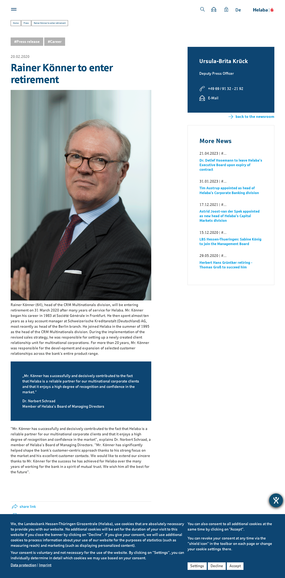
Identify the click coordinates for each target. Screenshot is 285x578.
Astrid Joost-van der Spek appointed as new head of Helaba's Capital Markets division (229, 216)
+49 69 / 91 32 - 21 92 (225, 89)
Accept (235, 566)
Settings (197, 566)
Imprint (45, 565)
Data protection (23, 565)
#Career (55, 42)
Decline (217, 566)
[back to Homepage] (263, 10)
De (238, 9)
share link (28, 507)
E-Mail (213, 98)
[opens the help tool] (276, 500)
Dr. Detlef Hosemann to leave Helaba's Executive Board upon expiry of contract (230, 165)
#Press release (27, 42)
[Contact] (214, 10)
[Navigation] (14, 10)
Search (202, 9)
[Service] (226, 10)
